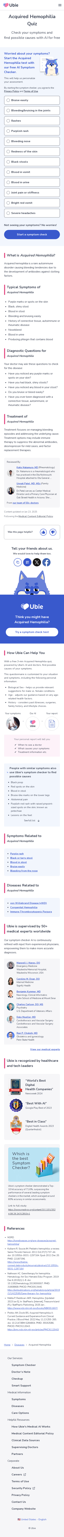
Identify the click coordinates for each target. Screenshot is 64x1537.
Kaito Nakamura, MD (27, 467)
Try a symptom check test (32, 632)
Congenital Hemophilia (23, 907)
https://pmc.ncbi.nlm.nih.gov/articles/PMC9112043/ (33, 1329)
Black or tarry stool (21, 858)
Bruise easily (17, 866)
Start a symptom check (32, 234)
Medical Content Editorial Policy (35, 516)
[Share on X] (37, 562)
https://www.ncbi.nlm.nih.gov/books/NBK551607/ (33, 1308)
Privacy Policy (11, 91)
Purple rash (17, 853)
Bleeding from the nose (24, 870)
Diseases (19, 1344)
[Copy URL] (18, 562)
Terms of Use (31, 91)
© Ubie (32, 1528)
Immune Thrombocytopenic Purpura (31, 911)
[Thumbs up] (43, 532)
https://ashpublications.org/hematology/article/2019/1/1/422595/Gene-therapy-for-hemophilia (34, 1292)
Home (7, 1344)
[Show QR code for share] (27, 562)
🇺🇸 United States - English (32, 1519)
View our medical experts (45, 1049)
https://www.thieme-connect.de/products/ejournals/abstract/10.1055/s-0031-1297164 (33, 1265)
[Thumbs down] (52, 532)
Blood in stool (18, 862)
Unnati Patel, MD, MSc (29, 483)
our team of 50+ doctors (26, 502)
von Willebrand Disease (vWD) (28, 903)
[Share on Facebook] (46, 562)
